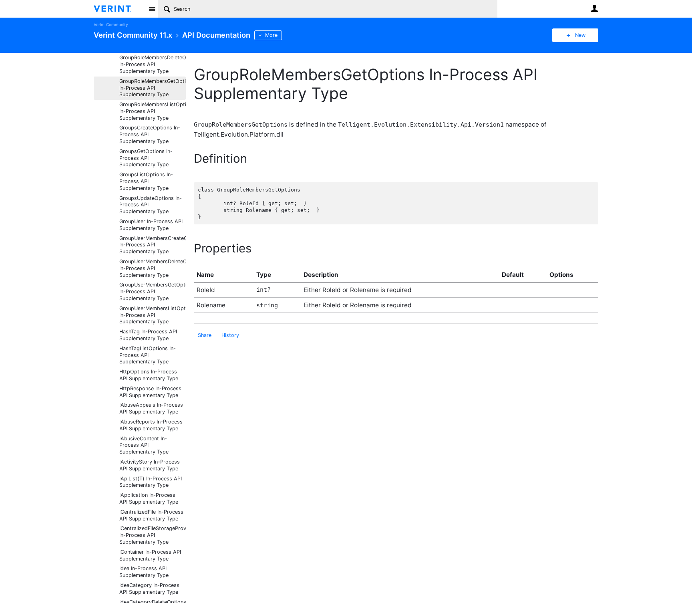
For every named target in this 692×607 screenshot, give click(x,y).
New (580, 35)
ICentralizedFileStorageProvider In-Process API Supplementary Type (152, 535)
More (271, 35)
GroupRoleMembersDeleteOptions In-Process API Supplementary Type (152, 64)
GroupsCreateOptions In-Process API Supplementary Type (149, 134)
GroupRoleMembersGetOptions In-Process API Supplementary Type (152, 88)
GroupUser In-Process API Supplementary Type (151, 224)
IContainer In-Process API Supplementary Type (150, 555)
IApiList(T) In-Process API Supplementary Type (150, 482)
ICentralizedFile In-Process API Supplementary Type (151, 515)
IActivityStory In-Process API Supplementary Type (149, 465)
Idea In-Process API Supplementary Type (144, 571)
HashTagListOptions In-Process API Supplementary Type (147, 355)
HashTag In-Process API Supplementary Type (148, 335)
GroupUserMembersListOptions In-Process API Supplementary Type (152, 315)
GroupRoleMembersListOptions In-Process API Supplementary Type (152, 111)
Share (204, 335)
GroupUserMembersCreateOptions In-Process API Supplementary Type (152, 245)
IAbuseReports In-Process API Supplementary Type (151, 425)
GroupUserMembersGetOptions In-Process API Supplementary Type (152, 291)
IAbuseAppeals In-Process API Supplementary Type (151, 408)
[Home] (119, 9)
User (594, 8)
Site (152, 9)
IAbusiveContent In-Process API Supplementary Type (144, 445)
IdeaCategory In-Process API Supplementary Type (149, 588)
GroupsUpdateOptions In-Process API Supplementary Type (150, 205)
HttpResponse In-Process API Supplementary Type (150, 391)
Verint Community (111, 24)
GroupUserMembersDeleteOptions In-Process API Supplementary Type (152, 268)
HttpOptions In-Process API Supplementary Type (148, 375)
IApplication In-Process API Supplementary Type (148, 498)
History (230, 335)
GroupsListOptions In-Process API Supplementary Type (146, 181)
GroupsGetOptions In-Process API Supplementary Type (146, 158)
